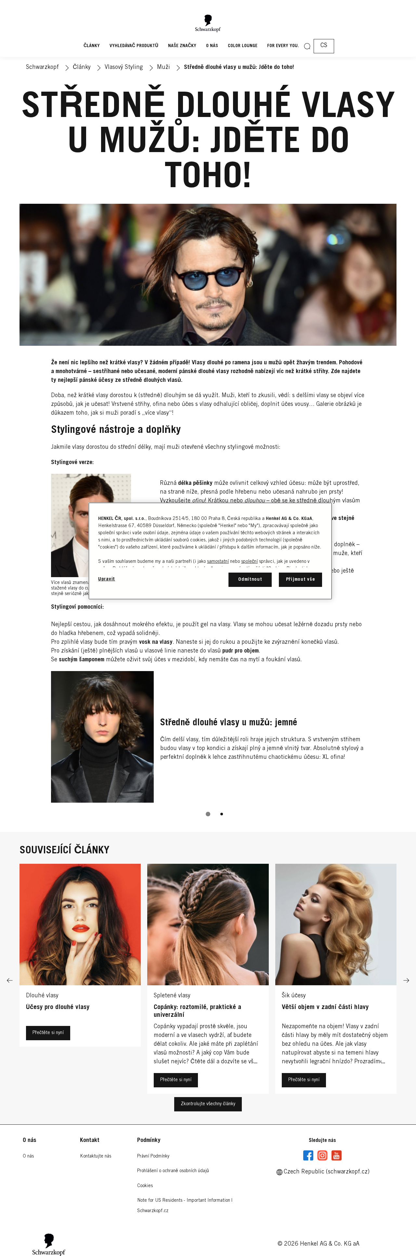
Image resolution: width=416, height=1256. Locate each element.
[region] (210, 551)
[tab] (208, 814)
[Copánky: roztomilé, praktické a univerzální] (207, 980)
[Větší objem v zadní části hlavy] (335, 980)
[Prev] (9, 980)
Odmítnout (250, 579)
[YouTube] (336, 1155)
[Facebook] (308, 1155)
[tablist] (208, 814)
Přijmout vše (300, 579)
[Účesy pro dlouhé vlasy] (80, 980)
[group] (208, 748)
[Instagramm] (322, 1155)
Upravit (106, 579)
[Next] (406, 980)
